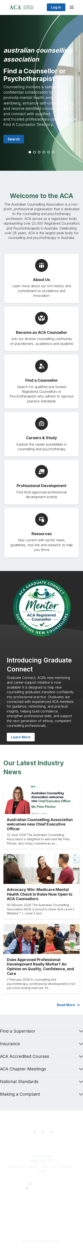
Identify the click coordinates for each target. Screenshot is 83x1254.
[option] (41, 93)
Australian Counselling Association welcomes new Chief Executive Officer (40, 824)
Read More (66, 1005)
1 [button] (30, 152)
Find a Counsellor (41, 1205)
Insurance (10, 1043)
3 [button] (39, 152)
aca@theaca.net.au (44, 1188)
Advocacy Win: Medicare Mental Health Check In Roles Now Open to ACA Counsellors (39, 894)
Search (14, 139)
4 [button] (44, 152)
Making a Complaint (20, 1094)
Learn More (20, 737)
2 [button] (35, 152)
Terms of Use (41, 1226)
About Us (41, 1201)
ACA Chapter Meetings (23, 1068)
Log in (56, 7)
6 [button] (53, 152)
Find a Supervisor (17, 1031)
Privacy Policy (42, 1222)
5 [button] (49, 152)
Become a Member (41, 1209)
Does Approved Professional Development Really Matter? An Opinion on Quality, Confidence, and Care (40, 966)
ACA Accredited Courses (24, 1056)
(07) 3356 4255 (44, 1184)
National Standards (19, 1081)
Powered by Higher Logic (41, 1248)
